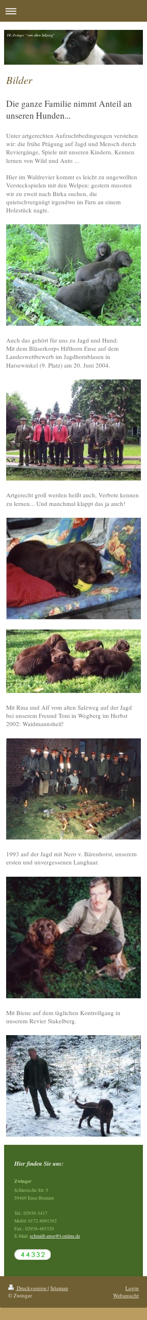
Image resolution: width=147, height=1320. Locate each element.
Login (132, 1288)
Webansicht (126, 1295)
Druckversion (32, 1288)
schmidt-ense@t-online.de (55, 1236)
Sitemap (59, 1288)
